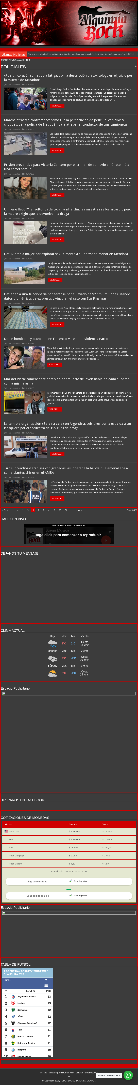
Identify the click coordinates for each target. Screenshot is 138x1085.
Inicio (6, 60)
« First (5, 510)
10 (54, 510)
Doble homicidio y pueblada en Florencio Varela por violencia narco (56, 339)
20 (60, 510)
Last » (79, 510)
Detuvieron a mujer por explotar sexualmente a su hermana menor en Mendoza (66, 254)
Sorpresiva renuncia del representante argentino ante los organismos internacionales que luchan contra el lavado (79, 54)
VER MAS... (57, 106)
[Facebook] (69, 1077)
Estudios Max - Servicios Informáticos (79, 1072)
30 (66, 510)
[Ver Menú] (4, 9)
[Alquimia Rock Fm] (69, 23)
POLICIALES (29, 85)
